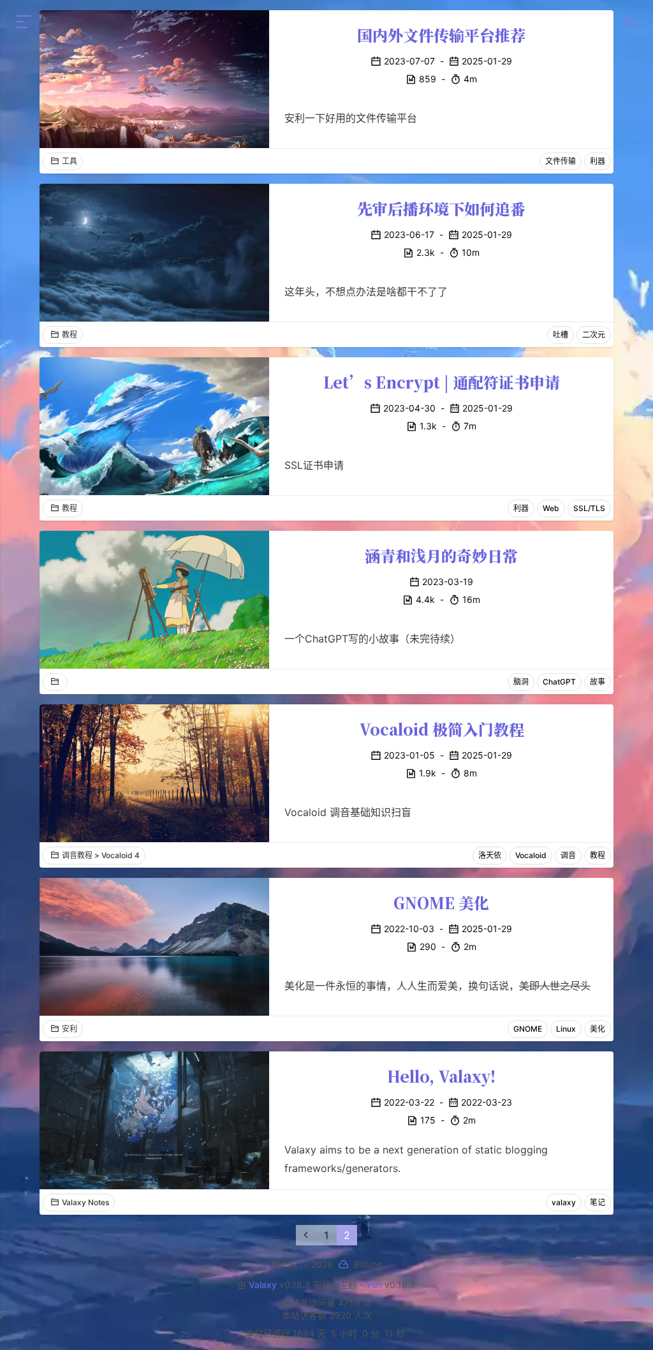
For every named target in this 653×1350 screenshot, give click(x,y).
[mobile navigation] (23, 21)
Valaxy (263, 1284)
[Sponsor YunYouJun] (343, 1264)
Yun (374, 1284)
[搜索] (629, 21)
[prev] (306, 1235)
